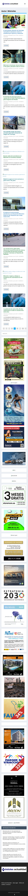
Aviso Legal (15, 882)
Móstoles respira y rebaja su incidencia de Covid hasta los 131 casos (12, 277)
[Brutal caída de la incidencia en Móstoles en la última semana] (14, 152)
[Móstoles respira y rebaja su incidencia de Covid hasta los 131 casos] (14, 272)
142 (23, 328)
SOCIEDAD (21, 68)
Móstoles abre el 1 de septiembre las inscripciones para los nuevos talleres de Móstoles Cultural (12, 832)
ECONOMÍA (21, 136)
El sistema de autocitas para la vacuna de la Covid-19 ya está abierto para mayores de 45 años (14, 98)
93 (12, 328)
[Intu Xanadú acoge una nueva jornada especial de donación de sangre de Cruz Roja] (14, 122)
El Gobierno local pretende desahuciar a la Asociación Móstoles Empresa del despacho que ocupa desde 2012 (13, 214)
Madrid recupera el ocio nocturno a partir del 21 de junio (13, 179)
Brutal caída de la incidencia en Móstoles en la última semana (12, 156)
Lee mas (6, 45)
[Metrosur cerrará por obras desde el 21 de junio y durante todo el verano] (14, 56)
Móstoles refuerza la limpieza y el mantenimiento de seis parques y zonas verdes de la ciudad (14, 844)
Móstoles (11, 35)
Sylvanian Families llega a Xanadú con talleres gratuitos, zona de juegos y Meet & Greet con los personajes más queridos (14, 838)
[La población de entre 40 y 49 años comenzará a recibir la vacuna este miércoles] (14, 300)
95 (17, 328)
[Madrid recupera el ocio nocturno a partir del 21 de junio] (14, 175)
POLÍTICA (21, 35)
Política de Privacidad (6, 882)
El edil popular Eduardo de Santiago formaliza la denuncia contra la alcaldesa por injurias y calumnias (13, 32)
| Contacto (8, 884)
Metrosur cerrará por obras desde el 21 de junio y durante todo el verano (13, 65)
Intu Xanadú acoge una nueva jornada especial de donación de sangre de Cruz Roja (12, 133)
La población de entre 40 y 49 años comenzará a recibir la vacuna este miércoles (13, 310)
